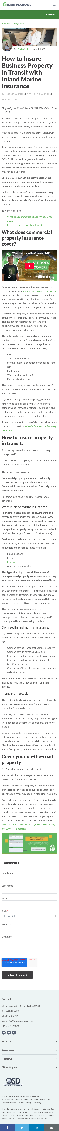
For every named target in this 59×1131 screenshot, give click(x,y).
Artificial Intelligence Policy (29, 1102)
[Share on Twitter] (22, 1127)
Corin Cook (23, 49)
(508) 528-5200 (11, 1010)
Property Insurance (38, 94)
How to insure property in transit (24, 224)
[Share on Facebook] (7, 1127)
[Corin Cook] (7, 45)
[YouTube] (9, 1033)
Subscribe (50, 14)
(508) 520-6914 (10, 1015)
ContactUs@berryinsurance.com (17, 1020)
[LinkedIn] (4, 1033)
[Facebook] (14, 1033)
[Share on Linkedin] (37, 1127)
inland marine (10, 100)
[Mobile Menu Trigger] (54, 5)
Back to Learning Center (14, 23)
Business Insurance (13, 94)
